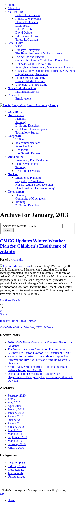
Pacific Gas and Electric (29, 56)
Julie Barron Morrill (27, 36)
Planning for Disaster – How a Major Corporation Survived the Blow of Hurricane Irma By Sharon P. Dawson (39, 360)
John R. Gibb (23, 29)
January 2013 (16, 426)
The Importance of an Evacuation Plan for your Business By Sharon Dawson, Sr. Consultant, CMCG (40, 351)
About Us (14, 8)
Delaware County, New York (33, 63)
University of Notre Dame (31, 84)
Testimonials (15, 473)
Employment (23, 98)
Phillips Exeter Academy (30, 77)
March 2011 (15, 433)
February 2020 (17, 395)
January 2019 (16, 409)
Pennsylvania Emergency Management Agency (44, 67)
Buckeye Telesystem (27, 50)
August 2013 (15, 423)
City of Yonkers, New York (31, 74)
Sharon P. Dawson (26, 22)
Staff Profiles (15, 11)
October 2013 (16, 419)
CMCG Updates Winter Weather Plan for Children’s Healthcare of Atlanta (33, 246)
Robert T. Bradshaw (27, 15)
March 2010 (15, 440)
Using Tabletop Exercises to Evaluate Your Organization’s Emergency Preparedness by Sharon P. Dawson (40, 377)
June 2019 (14, 399)
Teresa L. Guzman (26, 39)
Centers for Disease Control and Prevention (41, 60)
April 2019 (14, 406)
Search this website (14, 226)
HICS (39, 327)
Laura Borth (22, 25)
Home (11, 4)
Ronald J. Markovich (28, 18)
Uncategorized (16, 476)
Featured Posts (16, 462)
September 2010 (18, 437)
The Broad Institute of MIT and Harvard (39, 53)
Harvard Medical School (30, 81)
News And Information (22, 88)
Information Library (27, 91)
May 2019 (14, 402)
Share (3, 314)
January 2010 (16, 447)
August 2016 (15, 416)
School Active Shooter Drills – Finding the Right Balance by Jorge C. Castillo (37, 368)
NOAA (48, 327)
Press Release (27, 320)
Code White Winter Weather (17, 327)
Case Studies (15, 43)
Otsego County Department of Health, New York (45, 70)
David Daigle (23, 32)
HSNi (18, 46)
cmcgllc (18, 259)
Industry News (9, 320)
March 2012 (15, 430)
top (2, 493)
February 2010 (17, 444)
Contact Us (14, 95)
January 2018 (16, 412)
